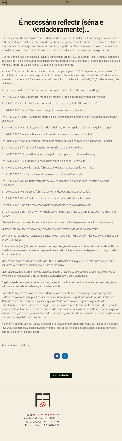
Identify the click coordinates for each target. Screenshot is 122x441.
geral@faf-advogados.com (46, 414)
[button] (66, 2)
